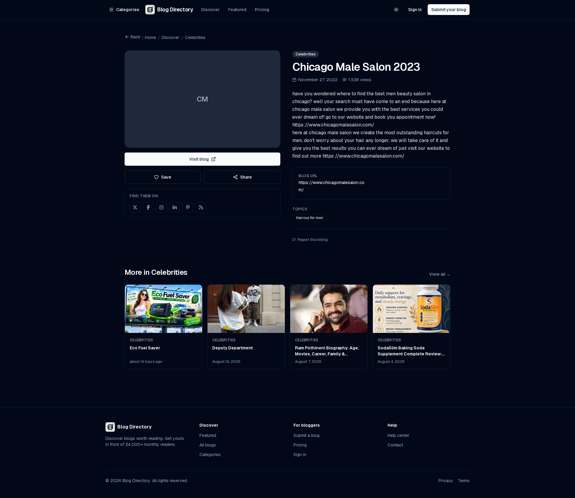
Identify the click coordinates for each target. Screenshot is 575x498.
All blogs (207, 445)
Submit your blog (448, 9)
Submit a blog (306, 435)
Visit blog (199, 159)
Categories (210, 454)
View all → (439, 274)
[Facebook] (148, 207)
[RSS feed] (201, 207)
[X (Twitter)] (135, 207)
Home (150, 37)
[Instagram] (161, 207)
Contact (395, 445)
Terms (464, 480)
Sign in (415, 9)
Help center (398, 435)
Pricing (262, 9)
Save (166, 177)
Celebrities (195, 37)
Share (246, 177)
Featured (237, 9)
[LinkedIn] (174, 207)
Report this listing (313, 239)
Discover (210, 9)
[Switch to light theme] (396, 10)
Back (135, 37)
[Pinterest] (187, 207)
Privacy (445, 480)
